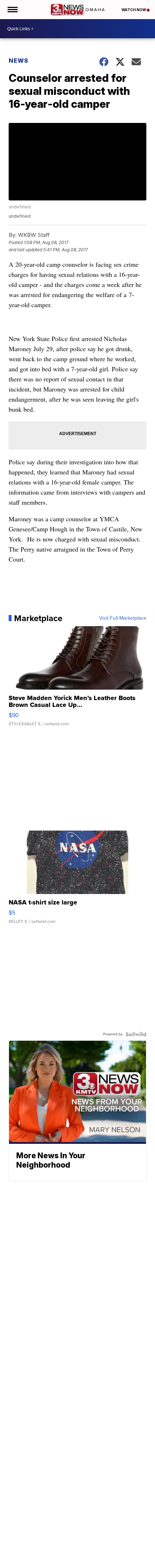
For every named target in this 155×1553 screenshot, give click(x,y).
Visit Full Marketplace (122, 618)
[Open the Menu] (12, 9)
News (18, 60)
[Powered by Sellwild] (135, 1034)
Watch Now (134, 10)
